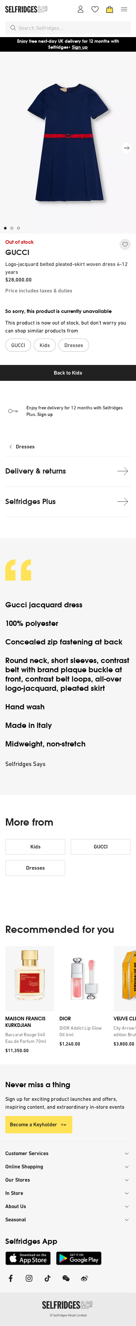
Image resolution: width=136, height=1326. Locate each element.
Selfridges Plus (30, 501)
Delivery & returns (35, 471)
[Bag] (109, 9)
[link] (28, 1038)
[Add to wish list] (125, 244)
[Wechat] (66, 1282)
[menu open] (124, 9)
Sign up (80, 47)
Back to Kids (68, 373)
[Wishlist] (95, 9)
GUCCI (17, 252)
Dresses (25, 446)
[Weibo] (84, 1282)
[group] (68, 1005)
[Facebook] (10, 1282)
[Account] (80, 9)
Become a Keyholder (33, 1124)
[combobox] (73, 28)
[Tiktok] (47, 1282)
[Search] (13, 27)
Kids (35, 846)
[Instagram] (29, 1282)
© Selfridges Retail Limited (68, 1315)
